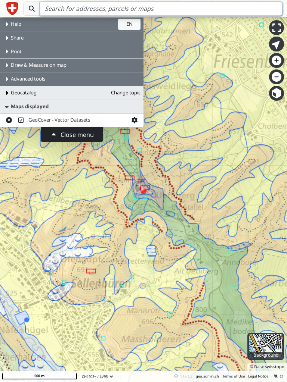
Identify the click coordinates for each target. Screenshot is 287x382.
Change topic (126, 92)
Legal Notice (258, 376)
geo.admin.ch (207, 376)
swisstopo (274, 366)
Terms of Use (234, 376)
